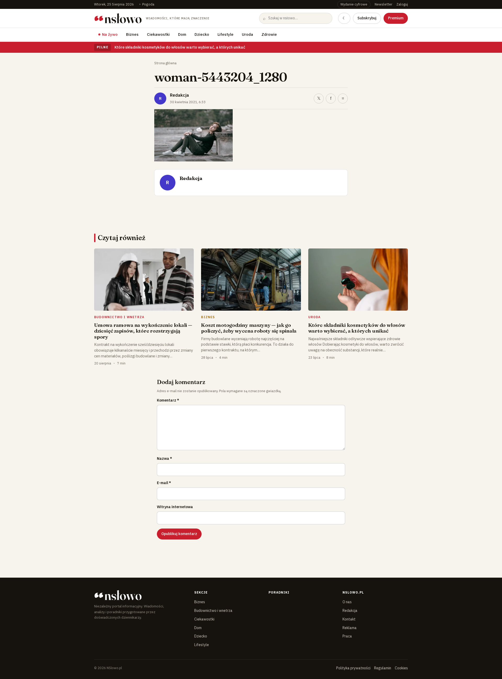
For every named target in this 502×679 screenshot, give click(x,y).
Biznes (132, 34)
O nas (347, 602)
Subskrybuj (366, 18)
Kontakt (349, 619)
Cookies (401, 668)
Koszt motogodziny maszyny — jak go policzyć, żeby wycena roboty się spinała (248, 328)
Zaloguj (402, 4)
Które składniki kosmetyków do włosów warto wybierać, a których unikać (180, 47)
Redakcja (179, 95)
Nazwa (164, 458)
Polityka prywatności (353, 668)
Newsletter (383, 4)
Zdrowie (269, 34)
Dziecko (202, 34)
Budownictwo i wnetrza (213, 610)
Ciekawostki (158, 34)
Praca (347, 636)
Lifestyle (225, 34)
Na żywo (110, 34)
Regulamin (382, 668)
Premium (395, 18)
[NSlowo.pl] (139, 595)
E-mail (164, 482)
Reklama (350, 627)
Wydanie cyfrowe (353, 4)
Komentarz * (168, 400)
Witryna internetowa (175, 506)
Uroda (247, 34)
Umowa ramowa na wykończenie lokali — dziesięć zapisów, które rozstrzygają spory (143, 331)
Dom (182, 34)
